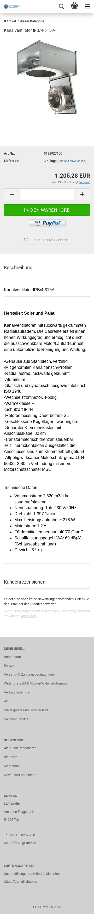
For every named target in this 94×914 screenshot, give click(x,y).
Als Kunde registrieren (20, 748)
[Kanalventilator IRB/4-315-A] (47, 77)
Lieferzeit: (11, 161)
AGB (7, 701)
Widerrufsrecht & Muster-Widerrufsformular (36, 683)
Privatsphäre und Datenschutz (26, 710)
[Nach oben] (79, 906)
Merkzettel (12, 766)
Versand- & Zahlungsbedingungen (29, 674)
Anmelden (28, 616)
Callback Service (16, 719)
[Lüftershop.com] (10, 6)
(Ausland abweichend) (71, 161)
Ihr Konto (10, 757)
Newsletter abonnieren (20, 775)
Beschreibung (18, 267)
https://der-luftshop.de (20, 882)
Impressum (12, 657)
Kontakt (9, 665)
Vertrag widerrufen (17, 692)
